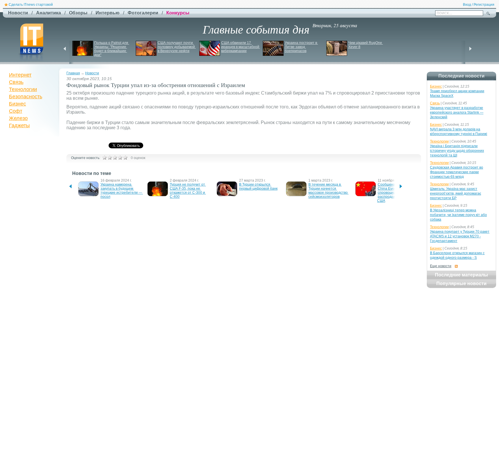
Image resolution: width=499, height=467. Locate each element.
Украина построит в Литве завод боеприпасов (301, 47)
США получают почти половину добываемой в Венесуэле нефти (177, 47)
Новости (92, 73)
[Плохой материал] (109, 157)
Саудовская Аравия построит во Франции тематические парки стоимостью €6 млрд (456, 172)
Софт (15, 111)
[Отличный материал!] (125, 157)
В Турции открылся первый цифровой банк (258, 186)
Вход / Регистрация (478, 5)
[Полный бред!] (104, 157)
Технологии (23, 89)
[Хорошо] (120, 157)
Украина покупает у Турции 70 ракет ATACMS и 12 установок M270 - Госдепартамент (459, 236)
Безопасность (25, 96)
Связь (16, 82)
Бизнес (17, 104)
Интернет (20, 75)
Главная (73, 73)
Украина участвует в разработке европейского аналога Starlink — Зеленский (456, 112)
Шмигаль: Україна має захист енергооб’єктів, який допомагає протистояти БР (455, 193)
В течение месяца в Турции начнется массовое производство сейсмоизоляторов (328, 190)
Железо (18, 118)
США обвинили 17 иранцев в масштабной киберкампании (240, 47)
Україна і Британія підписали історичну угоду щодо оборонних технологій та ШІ (457, 150)
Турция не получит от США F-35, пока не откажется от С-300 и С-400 (188, 190)
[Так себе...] (115, 157)
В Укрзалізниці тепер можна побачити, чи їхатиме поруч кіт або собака (458, 214)
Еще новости (440, 266)
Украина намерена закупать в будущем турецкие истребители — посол (121, 190)
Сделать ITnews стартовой (31, 5)
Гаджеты (19, 125)
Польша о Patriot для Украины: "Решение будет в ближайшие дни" (111, 49)
